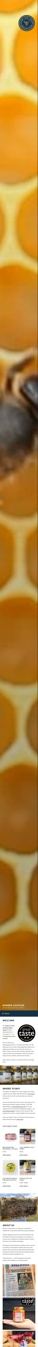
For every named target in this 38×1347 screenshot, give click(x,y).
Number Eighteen (13, 1005)
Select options (24, 1186)
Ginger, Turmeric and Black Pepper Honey (9, 1028)
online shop (19, 1119)
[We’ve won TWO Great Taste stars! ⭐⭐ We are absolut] (19, 1314)
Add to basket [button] (7, 1155)
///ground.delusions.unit (18, 1106)
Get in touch (31, 1094)
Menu (7, 1013)
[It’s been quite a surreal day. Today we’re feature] (19, 1280)
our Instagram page (8, 1111)
